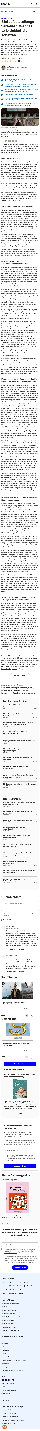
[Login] (37, 4)
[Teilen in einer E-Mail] (2, 141)
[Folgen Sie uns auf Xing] (6, 1380)
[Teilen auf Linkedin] (16, 141)
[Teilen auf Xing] (12, 141)
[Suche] (32, 4)
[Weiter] (31, 1015)
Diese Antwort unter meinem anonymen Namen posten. (20, 915)
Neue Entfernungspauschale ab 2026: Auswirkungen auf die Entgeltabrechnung (19, 723)
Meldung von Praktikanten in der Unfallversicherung (14, 880)
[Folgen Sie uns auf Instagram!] (9, 1380)
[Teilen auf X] (6, 141)
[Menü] (14, 4)
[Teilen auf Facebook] (9, 141)
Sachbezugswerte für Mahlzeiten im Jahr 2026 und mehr (19, 741)
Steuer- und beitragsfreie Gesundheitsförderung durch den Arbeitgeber (19, 854)
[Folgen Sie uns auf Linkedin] (2, 1380)
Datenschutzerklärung (10, 1253)
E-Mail (3, 1241)
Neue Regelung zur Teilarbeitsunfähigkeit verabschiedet (17, 767)
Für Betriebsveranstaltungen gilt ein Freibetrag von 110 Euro (19, 785)
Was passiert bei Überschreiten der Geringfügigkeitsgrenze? (15, 732)
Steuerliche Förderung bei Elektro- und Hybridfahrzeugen (16, 750)
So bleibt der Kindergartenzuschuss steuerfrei (19, 820)
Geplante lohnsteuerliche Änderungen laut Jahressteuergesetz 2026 (19, 803)
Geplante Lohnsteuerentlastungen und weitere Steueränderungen (19, 871)
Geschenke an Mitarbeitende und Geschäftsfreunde (14, 706)
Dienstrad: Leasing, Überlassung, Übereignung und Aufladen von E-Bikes (19, 776)
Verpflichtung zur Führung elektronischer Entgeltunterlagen (17, 845)
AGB (29, 1249)
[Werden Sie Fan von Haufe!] (13, 1380)
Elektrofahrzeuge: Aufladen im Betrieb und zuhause (18, 715)
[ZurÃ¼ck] (26, 1015)
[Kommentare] (18, 61)
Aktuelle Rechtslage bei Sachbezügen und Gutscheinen (17, 758)
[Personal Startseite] (6, 3)
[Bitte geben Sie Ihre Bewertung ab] (13, 61)
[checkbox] (2, 914)
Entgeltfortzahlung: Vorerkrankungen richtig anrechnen (18, 812)
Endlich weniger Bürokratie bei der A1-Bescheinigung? (16, 862)
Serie (4, 58)
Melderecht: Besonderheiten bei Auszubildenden (14, 828)
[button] (8, 920)
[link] (4, 11)
